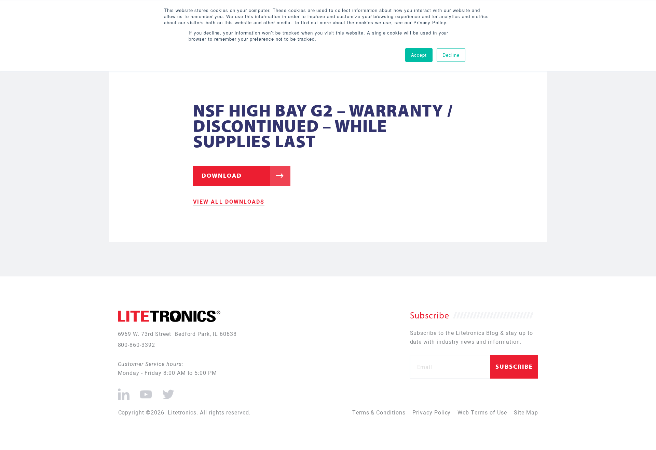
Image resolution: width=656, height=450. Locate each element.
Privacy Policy (431, 412)
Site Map (526, 412)
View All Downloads (228, 201)
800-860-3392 (136, 344)
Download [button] (222, 175)
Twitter (167, 391)
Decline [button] (451, 55)
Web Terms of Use (482, 412)
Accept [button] (419, 55)
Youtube (146, 391)
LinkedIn (124, 391)
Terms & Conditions (379, 412)
